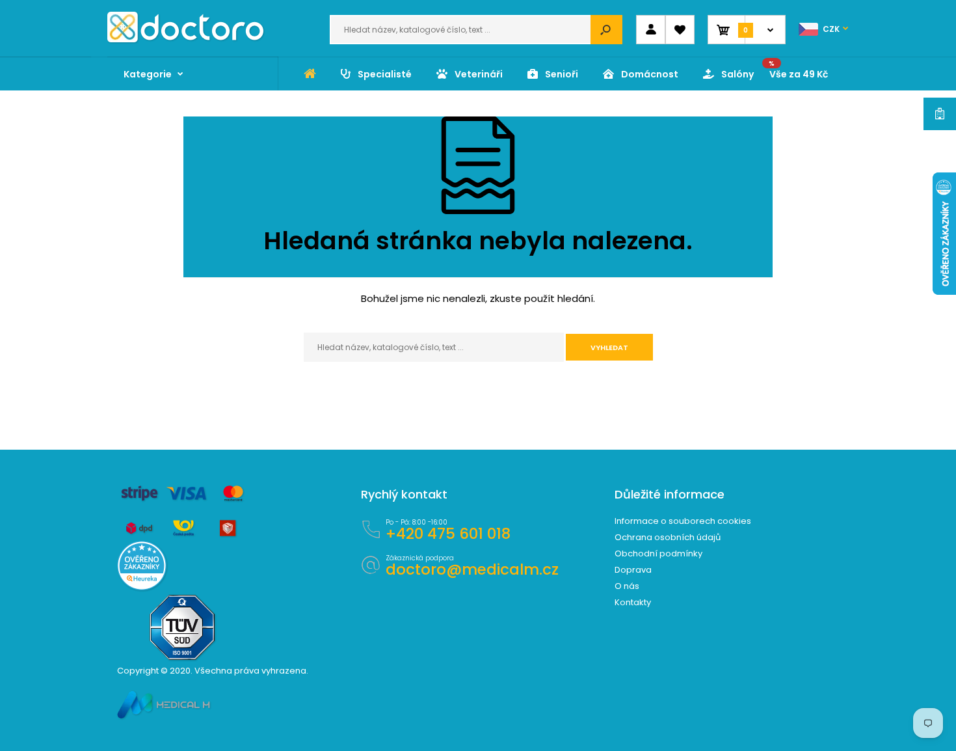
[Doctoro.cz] (185, 39)
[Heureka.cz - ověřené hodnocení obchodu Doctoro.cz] (141, 587)
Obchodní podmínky (658, 553)
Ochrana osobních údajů (668, 537)
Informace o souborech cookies (683, 521)
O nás (627, 586)
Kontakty (633, 602)
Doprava (633, 570)
